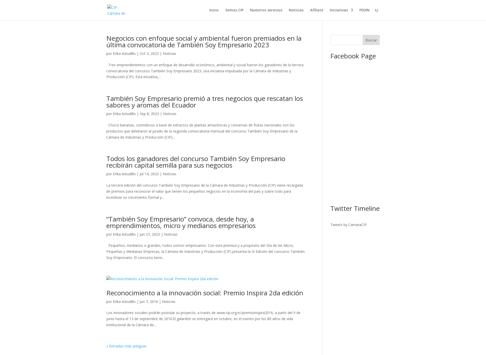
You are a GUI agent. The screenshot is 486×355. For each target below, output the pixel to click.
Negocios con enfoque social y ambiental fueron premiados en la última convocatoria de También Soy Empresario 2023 (203, 41)
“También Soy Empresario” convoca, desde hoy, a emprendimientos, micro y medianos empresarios (181, 222)
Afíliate (316, 10)
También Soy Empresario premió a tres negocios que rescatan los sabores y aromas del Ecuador (204, 101)
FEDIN (364, 10)
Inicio (214, 10)
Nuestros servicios (266, 10)
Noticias (296, 10)
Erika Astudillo (124, 53)
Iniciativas (339, 10)
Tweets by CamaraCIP (348, 224)
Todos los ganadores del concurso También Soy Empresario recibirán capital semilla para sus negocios (195, 162)
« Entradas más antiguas (126, 346)
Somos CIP (234, 10)
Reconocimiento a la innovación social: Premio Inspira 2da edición (204, 292)
